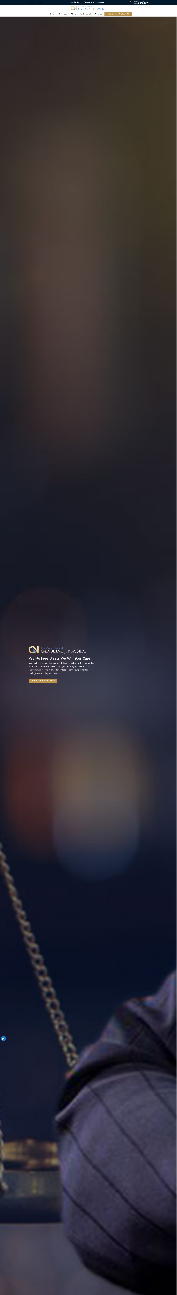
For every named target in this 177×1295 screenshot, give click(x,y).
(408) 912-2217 (141, 3)
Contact (99, 14)
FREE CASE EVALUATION (118, 14)
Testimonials (86, 14)
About (74, 14)
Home (53, 14)
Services (63, 14)
